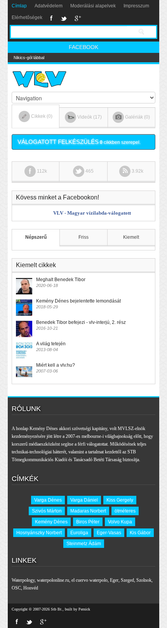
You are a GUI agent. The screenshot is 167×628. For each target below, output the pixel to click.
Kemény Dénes (51, 522)
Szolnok (143, 580)
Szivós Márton (47, 511)
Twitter (64, 18)
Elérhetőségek (27, 17)
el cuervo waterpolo (89, 580)
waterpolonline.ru (53, 580)
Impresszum (136, 6)
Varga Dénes (48, 500)
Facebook (51, 18)
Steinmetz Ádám (83, 543)
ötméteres (125, 511)
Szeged (127, 580)
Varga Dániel (84, 500)
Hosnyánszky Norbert (39, 532)
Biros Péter (87, 522)
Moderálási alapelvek (93, 6)
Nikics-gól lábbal (29, 57)
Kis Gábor (140, 532)
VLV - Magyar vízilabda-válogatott (92, 213)
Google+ (78, 18)
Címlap (19, 6)
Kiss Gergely (119, 500)
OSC (16, 588)
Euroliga (79, 532)
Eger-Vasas (109, 532)
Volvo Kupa (120, 522)
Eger (114, 580)
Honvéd (30, 588)
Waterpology (23, 580)
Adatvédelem (49, 6)
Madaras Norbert (88, 511)
